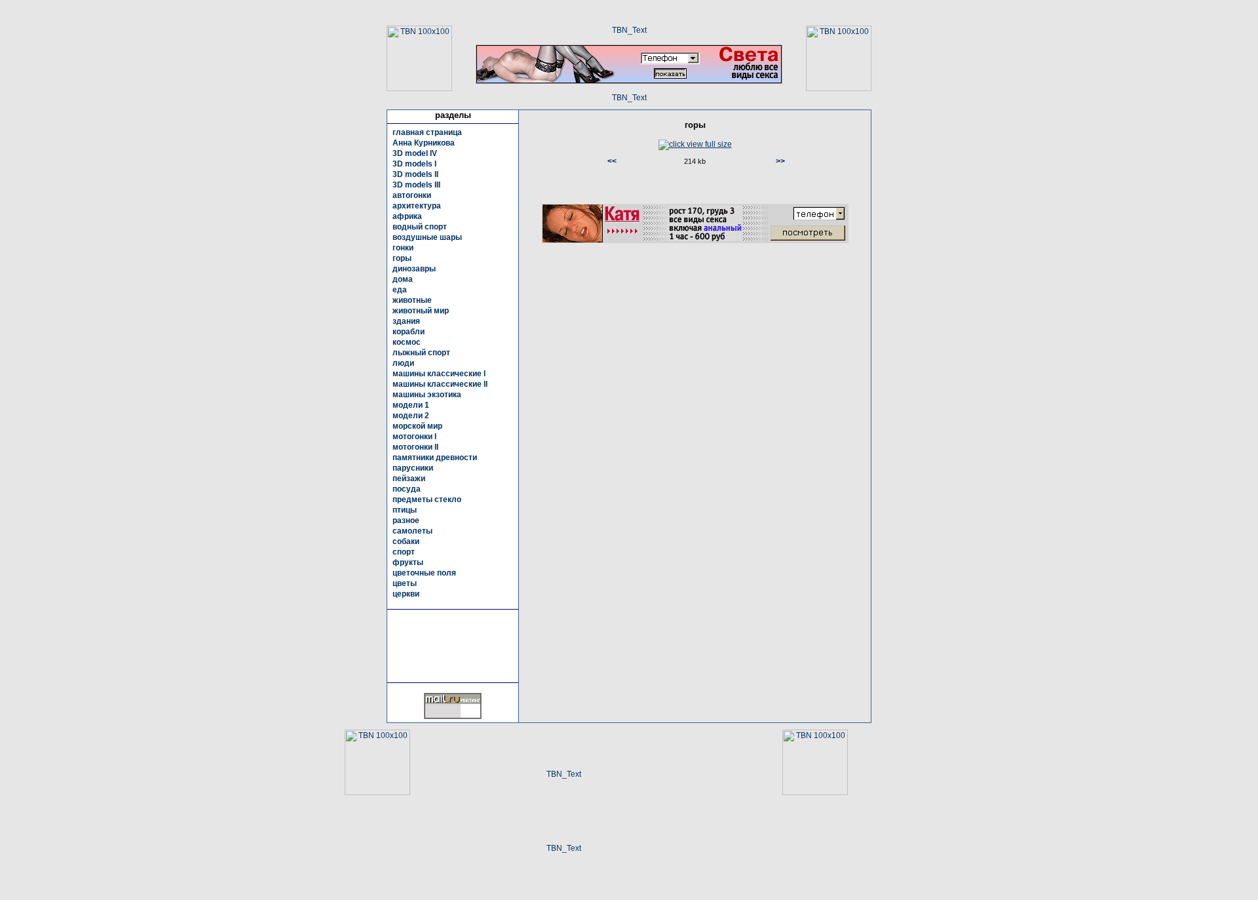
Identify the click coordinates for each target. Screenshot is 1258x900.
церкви (405, 593)
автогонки (411, 195)
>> (780, 161)
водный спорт (419, 226)
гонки (402, 247)
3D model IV (414, 153)
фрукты (407, 562)
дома (402, 279)
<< (612, 161)
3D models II (415, 174)
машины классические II (439, 384)
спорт (403, 552)
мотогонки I (414, 436)
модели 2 (410, 415)
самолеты (412, 531)
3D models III (416, 184)
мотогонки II (415, 447)
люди (403, 363)
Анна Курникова (423, 142)
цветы (404, 583)
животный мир (420, 310)
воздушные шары (427, 237)
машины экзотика (426, 394)
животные (412, 300)
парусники (412, 468)
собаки (405, 541)
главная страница (427, 132)
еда (399, 289)
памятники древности (434, 457)
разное (405, 520)
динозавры (414, 268)
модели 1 (410, 405)
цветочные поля (424, 572)
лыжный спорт (421, 352)
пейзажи (408, 478)
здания (406, 321)
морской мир (417, 426)
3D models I (414, 163)
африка (407, 216)
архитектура (416, 205)
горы (401, 258)
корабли (408, 331)
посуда (406, 489)
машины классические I (439, 373)
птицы (404, 510)
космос (406, 342)
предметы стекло (426, 499)
